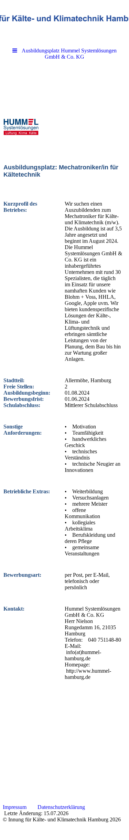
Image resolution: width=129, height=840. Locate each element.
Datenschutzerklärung (61, 807)
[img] (64, 19)
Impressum (13, 807)
